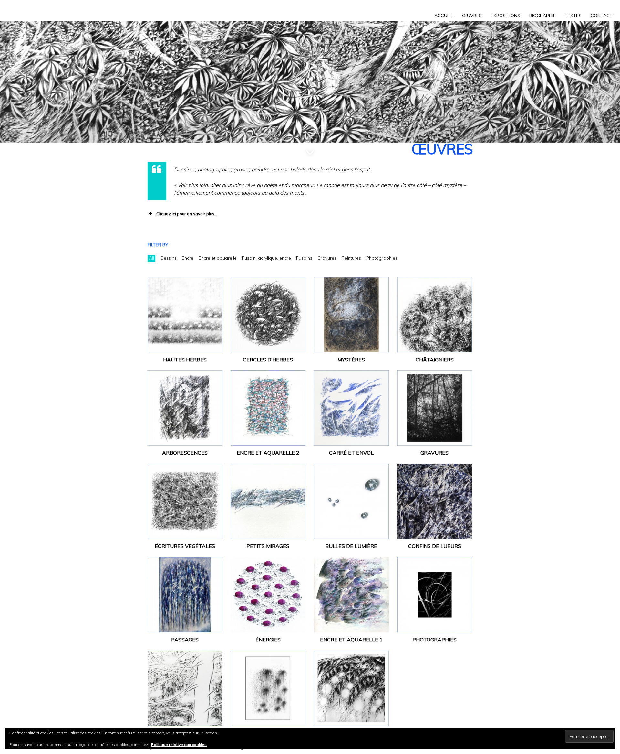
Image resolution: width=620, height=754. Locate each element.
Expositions (505, 15)
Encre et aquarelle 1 (351, 639)
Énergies (268, 639)
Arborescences (185, 452)
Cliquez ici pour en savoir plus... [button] (186, 213)
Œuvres (472, 15)
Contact (602, 15)
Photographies (434, 639)
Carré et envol (351, 452)
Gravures (434, 452)
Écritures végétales (185, 546)
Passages (185, 639)
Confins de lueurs (434, 546)
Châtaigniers (435, 359)
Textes (573, 15)
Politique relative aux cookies (179, 744)
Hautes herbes (185, 359)
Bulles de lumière (351, 546)
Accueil (443, 15)
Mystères (351, 359)
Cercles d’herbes (268, 359)
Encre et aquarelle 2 (268, 452)
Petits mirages (267, 546)
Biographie (542, 15)
